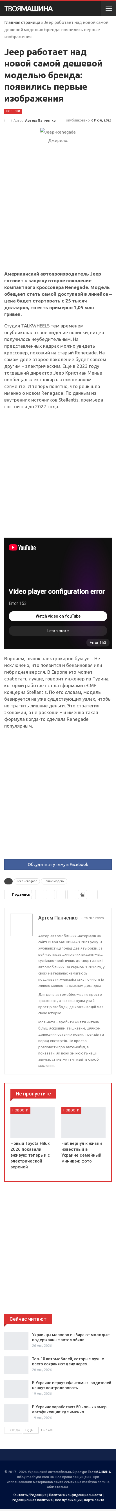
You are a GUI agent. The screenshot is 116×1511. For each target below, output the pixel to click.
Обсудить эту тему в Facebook (58, 864)
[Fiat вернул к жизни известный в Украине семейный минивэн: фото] (83, 1122)
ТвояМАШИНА (99, 1472)
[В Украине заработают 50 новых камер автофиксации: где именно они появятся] (16, 1413)
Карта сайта (94, 1500)
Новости (13, 111)
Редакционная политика (32, 1500)
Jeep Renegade (27, 881)
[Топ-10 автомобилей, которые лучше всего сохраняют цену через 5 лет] (16, 1365)
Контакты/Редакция (29, 1495)
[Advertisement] (58, 210)
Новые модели (54, 881)
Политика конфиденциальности (75, 1495)
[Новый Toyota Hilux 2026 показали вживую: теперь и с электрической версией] (32, 1122)
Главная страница (22, 22)
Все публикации (68, 1500)
